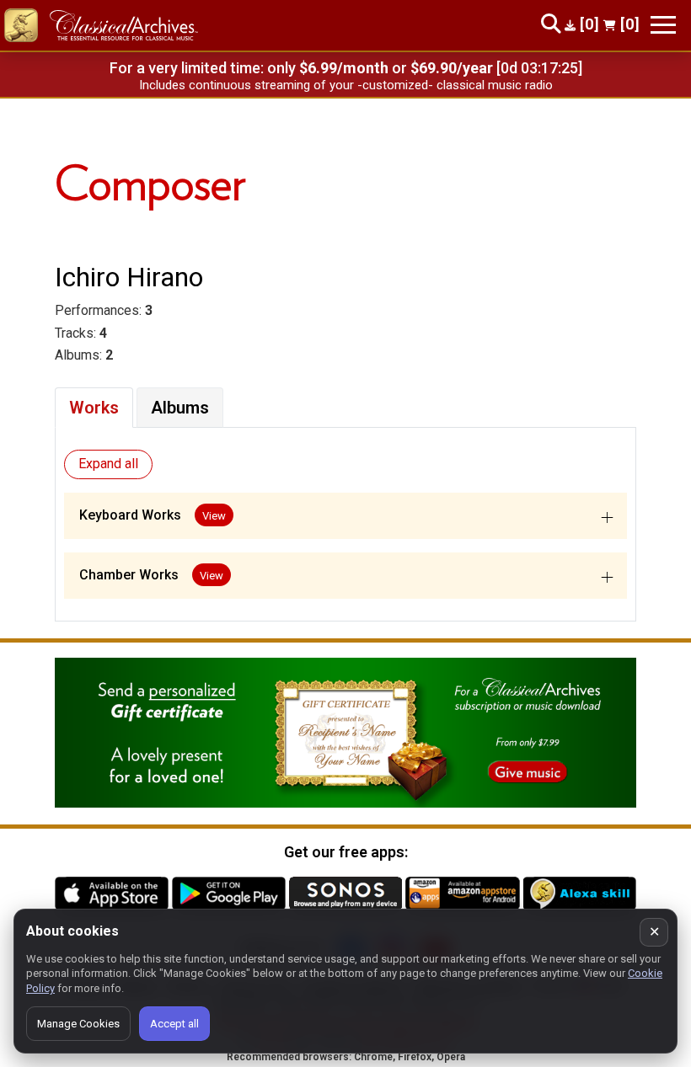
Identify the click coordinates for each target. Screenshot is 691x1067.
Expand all (108, 464)
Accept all (174, 1023)
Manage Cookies (78, 1023)
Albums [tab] (180, 407)
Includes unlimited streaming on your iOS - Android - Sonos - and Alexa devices (345, 85)
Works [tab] (94, 407)
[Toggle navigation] (663, 25)
